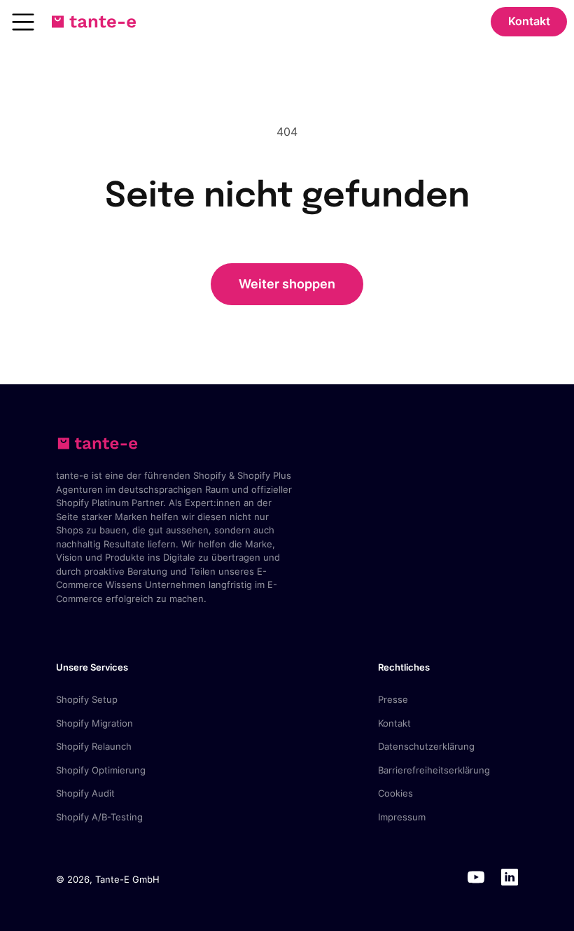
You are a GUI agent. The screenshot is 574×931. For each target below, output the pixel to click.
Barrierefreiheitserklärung (434, 770)
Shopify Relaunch (94, 746)
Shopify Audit (85, 793)
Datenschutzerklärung (426, 746)
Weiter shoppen (287, 283)
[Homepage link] (94, 21)
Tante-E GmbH (127, 879)
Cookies (395, 793)
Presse (393, 699)
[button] (23, 21)
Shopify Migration (94, 723)
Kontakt (529, 21)
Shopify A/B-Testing (99, 816)
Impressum (402, 816)
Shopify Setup (87, 699)
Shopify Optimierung (101, 770)
